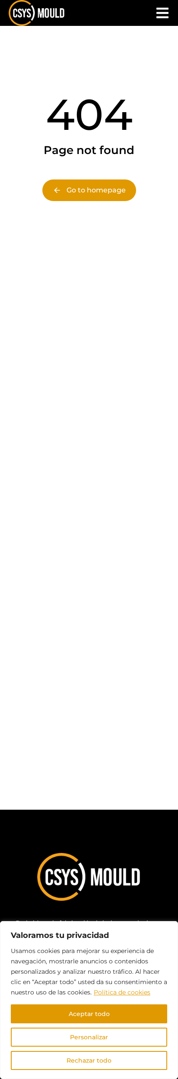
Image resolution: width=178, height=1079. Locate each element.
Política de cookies (122, 992)
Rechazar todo (89, 1060)
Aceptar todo (89, 1014)
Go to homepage (96, 190)
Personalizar (89, 1037)
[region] (89, 1000)
